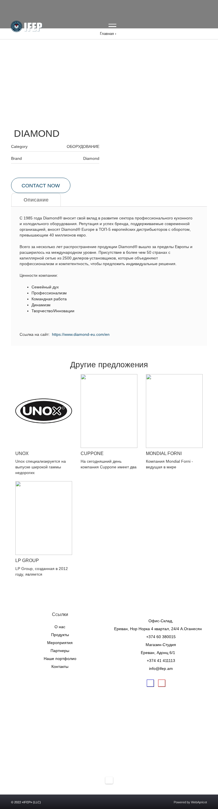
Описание (36, 200)
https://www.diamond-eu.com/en (81, 334)
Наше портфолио (60, 658)
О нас (59, 626)
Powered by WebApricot (190, 802)
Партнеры (60, 650)
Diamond (91, 158)
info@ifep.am (161, 668)
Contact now (41, 185)
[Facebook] (150, 683)
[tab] (36, 200)
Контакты (59, 666)
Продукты (60, 634)
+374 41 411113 (161, 660)
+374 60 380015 (161, 636)
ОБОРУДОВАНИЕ (83, 146)
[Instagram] (161, 683)
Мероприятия (60, 642)
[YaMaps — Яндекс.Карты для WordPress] (109, 780)
